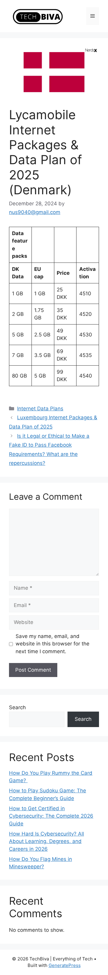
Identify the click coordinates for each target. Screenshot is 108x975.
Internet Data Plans (40, 409)
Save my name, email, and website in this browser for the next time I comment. (52, 643)
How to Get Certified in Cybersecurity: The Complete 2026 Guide (51, 816)
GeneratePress (65, 965)
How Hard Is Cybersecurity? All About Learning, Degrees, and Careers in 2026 (46, 841)
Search (17, 707)
